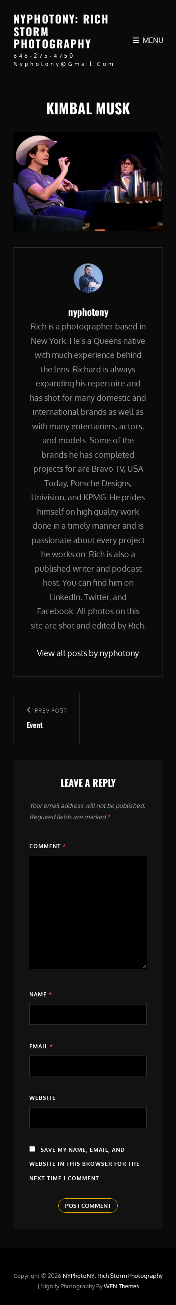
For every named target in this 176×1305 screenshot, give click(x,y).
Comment (47, 846)
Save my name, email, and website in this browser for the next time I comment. (84, 1164)
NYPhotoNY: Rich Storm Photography (112, 1275)
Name (40, 994)
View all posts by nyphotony (88, 653)
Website (42, 1097)
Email (41, 1046)
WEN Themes (121, 1286)
